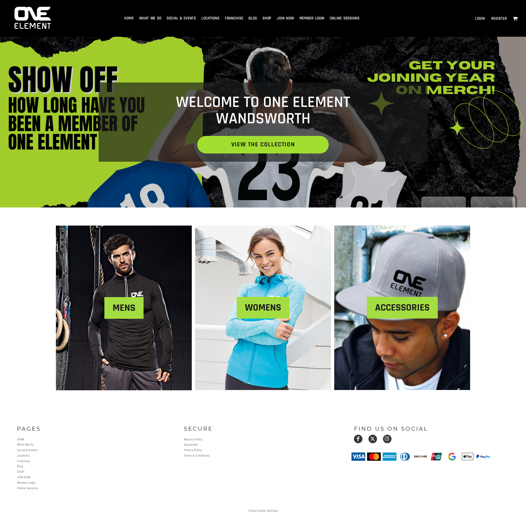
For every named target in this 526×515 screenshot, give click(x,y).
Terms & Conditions (197, 456)
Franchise (23, 461)
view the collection (263, 145)
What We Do (25, 445)
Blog (20, 466)
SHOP (20, 472)
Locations (23, 456)
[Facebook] (358, 439)
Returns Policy (193, 439)
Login (480, 18)
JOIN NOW (24, 477)
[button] (515, 18)
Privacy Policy (193, 450)
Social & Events (27, 450)
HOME (21, 439)
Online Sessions (27, 488)
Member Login (26, 483)
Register (499, 18)
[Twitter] (372, 439)
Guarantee (191, 445)
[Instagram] (387, 439)
